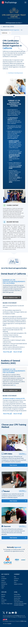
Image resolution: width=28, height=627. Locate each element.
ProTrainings (16, 615)
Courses (3, 576)
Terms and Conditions (18, 601)
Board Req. (6, 352)
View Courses (13, 465)
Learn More (22, 453)
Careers (3, 601)
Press (2, 598)
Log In (2, 587)
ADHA (10, 182)
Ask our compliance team (11, 297)
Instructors (3, 582)
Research (16, 580)
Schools (3, 580)
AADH (18, 177)
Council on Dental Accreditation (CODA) (15, 167)
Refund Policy (17, 600)
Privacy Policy (17, 594)
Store (15, 582)
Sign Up (2, 585)
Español (9, 623)
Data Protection (17, 596)
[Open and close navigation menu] (25, 2)
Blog (15, 576)
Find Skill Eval (4, 584)
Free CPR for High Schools (6, 603)
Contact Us (16, 578)
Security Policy (17, 598)
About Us (3, 594)
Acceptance (3, 600)
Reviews (3, 596)
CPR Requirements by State (14, 22)
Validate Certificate (18, 584)
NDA (16, 175)
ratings (23, 621)
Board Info (17, 352)
